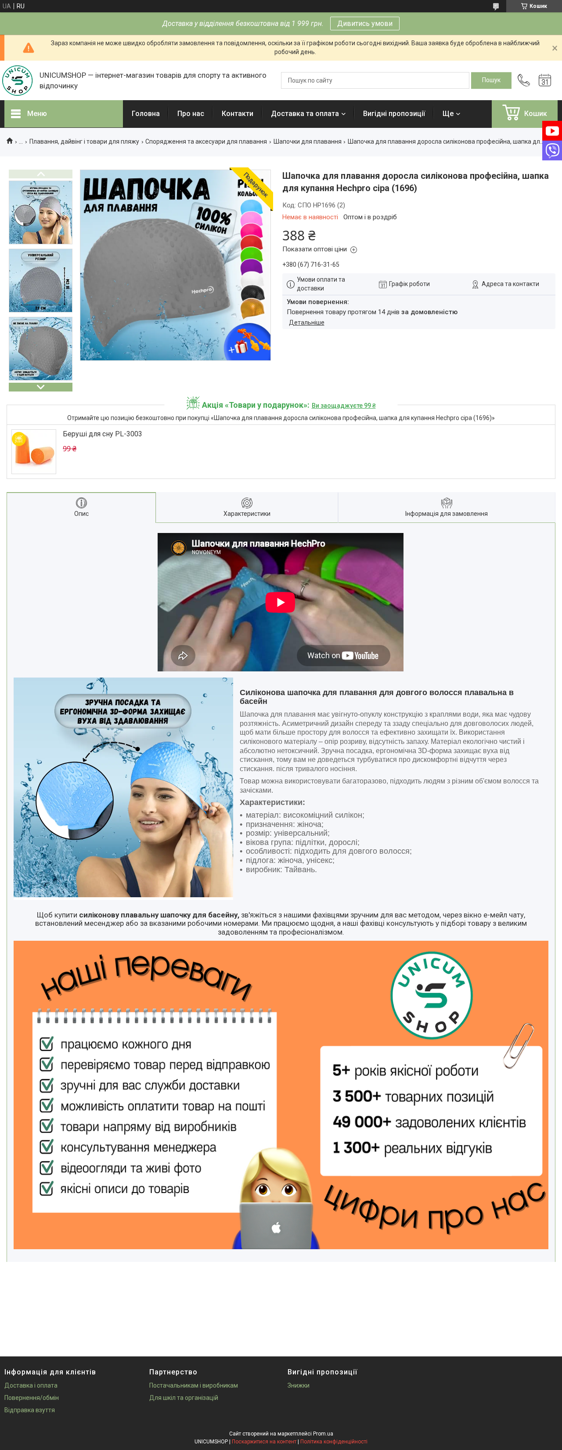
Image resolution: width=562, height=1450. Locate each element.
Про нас (190, 113)
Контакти (237, 113)
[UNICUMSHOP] (17, 80)
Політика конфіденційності (333, 1442)
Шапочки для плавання (308, 141)
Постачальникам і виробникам (193, 1385)
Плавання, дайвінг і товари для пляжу (84, 141)
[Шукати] (491, 80)
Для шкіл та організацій (183, 1397)
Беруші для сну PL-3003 (102, 434)
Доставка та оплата (305, 113)
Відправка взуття (29, 1410)
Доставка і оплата (31, 1385)
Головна (146, 113)
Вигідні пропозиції (394, 113)
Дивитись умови (365, 23)
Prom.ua (323, 1434)
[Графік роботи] (545, 80)
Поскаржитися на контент (264, 1442)
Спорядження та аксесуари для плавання (206, 141)
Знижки (299, 1385)
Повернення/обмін (31, 1397)
